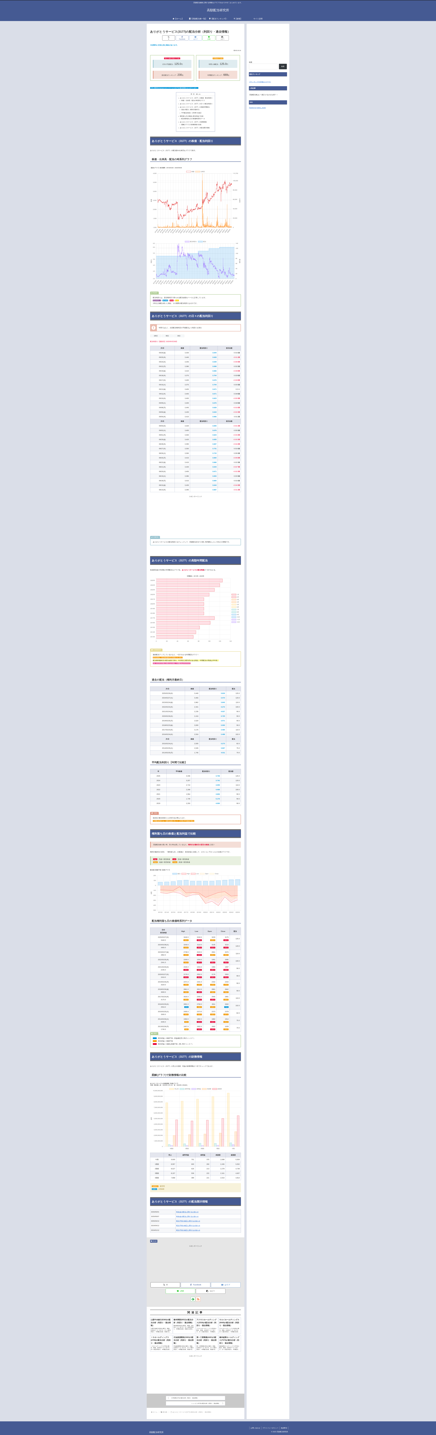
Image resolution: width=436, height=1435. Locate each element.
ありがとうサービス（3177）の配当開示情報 (195, 128)
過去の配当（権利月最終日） (191, 109)
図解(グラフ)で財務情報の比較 (191, 124)
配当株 (155, 1241)
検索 (250, 62)
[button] (222, 37)
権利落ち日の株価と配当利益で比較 (191, 116)
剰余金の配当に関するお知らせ (187, 1212)
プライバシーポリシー (270, 1428)
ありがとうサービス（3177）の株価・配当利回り (196, 98)
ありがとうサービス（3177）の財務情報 (193, 122)
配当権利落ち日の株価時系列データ (193, 119)
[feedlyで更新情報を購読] (193, 1299)
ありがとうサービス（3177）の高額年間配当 (195, 107)
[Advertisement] (195, 514)
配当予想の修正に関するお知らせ (188, 1221)
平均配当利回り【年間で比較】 (191, 113)
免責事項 (284, 1428)
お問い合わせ (255, 1428)
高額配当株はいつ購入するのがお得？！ (263, 95)
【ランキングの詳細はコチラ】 (260, 82)
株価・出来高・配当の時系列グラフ (193, 100)
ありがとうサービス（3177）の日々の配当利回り (196, 104)
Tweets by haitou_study (257, 107)
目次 (193, 94)
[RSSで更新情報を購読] (198, 1299)
